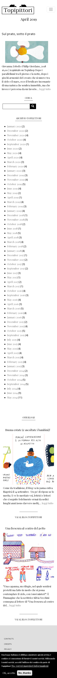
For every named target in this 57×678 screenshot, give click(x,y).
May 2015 (12, 348)
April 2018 (12, 237)
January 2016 (14, 317)
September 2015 (16, 335)
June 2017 (12, 273)
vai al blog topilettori (28, 619)
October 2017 (14, 264)
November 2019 (15, 179)
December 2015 (15, 321)
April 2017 (12, 281)
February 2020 (15, 166)
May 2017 (12, 277)
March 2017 (13, 286)
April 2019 (12, 197)
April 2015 (12, 353)
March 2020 (14, 162)
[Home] (18, 9)
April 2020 (13, 157)
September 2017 (15, 268)
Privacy (8, 649)
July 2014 (12, 388)
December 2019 (15, 175)
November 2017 (15, 259)
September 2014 (16, 384)
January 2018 (14, 250)
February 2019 (15, 206)
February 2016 (15, 313)
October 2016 (14, 290)
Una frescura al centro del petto (25, 528)
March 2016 (13, 308)
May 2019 (12, 193)
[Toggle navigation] (51, 9)
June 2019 (12, 188)
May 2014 (12, 397)
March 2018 (13, 242)
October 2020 (14, 139)
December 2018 (15, 215)
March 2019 (13, 202)
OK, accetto (9, 673)
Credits (8, 644)
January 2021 (14, 126)
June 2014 (12, 393)
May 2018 (12, 233)
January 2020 (14, 170)
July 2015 (12, 339)
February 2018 (15, 246)
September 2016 (16, 295)
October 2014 (14, 379)
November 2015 (15, 326)
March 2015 (13, 357)
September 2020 (16, 144)
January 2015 (14, 366)
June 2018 (12, 228)
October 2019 (14, 184)
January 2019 (14, 210)
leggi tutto (45, 89)
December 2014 (15, 370)
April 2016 (12, 304)
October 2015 (14, 330)
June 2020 (12, 148)
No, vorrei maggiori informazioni (29, 665)
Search (34, 106)
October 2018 (14, 224)
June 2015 (12, 344)
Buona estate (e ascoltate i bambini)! (27, 430)
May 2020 (12, 153)
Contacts (9, 639)
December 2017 (15, 255)
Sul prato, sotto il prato (18, 34)
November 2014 (15, 375)
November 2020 (16, 135)
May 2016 (12, 299)
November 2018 (15, 219)
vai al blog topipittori (28, 517)
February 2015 (15, 361)
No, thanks (24, 673)
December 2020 (15, 130)
